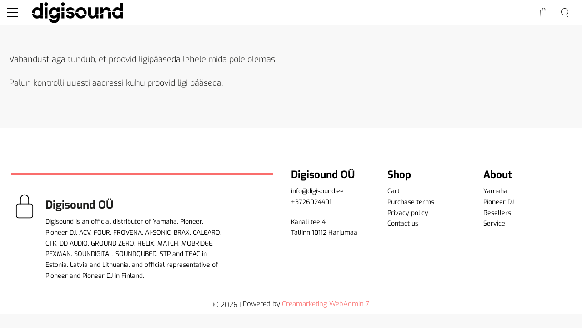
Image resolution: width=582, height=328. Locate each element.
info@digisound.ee (317, 191)
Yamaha (495, 191)
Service (494, 223)
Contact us (402, 223)
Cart (393, 191)
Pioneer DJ (498, 202)
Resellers (497, 213)
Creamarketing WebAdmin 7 (325, 303)
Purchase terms (410, 202)
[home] (77, 12)
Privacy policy (407, 213)
